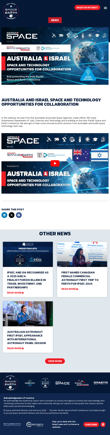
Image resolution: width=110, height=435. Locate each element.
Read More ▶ (15, 292)
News (55, 20)
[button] (105, 7)
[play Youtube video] (55, 163)
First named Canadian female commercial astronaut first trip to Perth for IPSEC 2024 (80, 278)
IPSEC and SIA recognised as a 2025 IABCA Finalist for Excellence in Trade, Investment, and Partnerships (28, 280)
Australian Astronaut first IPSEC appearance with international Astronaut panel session (26, 337)
